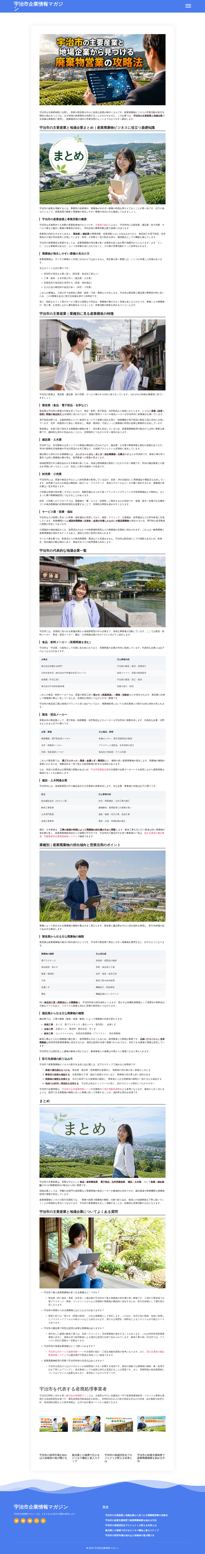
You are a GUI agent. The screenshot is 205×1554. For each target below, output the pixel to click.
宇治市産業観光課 (100, 769)
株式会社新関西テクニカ (78, 1395)
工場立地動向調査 (111, 1089)
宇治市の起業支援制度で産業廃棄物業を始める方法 (151, 1458)
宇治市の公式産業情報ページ (76, 1089)
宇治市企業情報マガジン (38, 6)
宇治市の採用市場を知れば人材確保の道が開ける (53, 1457)
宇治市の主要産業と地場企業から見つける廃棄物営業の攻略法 (136, 1515)
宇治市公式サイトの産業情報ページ (66, 1351)
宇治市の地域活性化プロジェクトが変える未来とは (118, 1458)
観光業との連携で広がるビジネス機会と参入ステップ (86, 1458)
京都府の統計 (102, 224)
